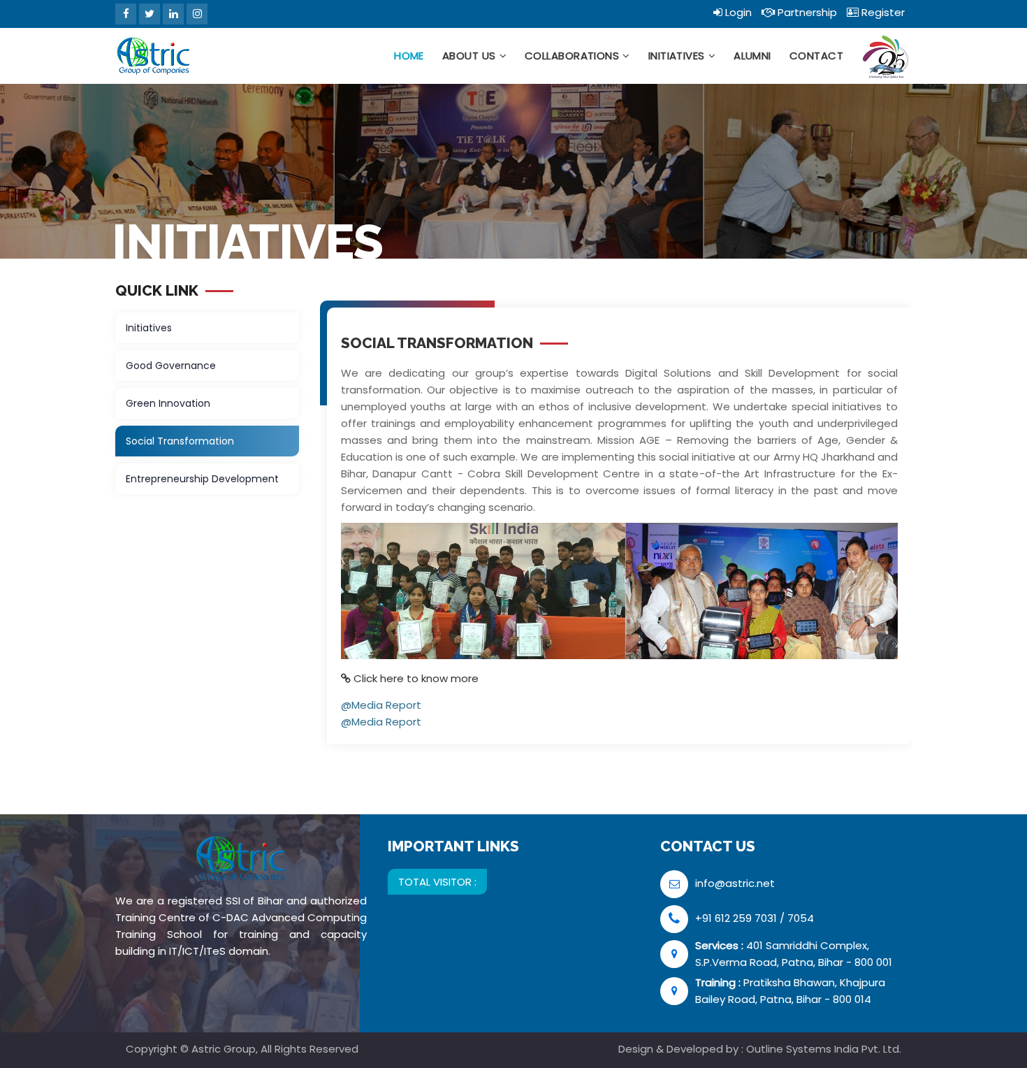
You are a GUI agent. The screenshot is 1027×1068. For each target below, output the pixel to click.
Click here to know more (416, 678)
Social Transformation (180, 441)
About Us (469, 55)
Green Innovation (168, 403)
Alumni (752, 55)
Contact (816, 55)
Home (409, 55)
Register (882, 12)
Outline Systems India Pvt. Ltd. (823, 1048)
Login (737, 12)
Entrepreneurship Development (202, 479)
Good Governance (171, 366)
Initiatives (676, 55)
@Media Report (381, 705)
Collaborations (572, 55)
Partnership (806, 12)
